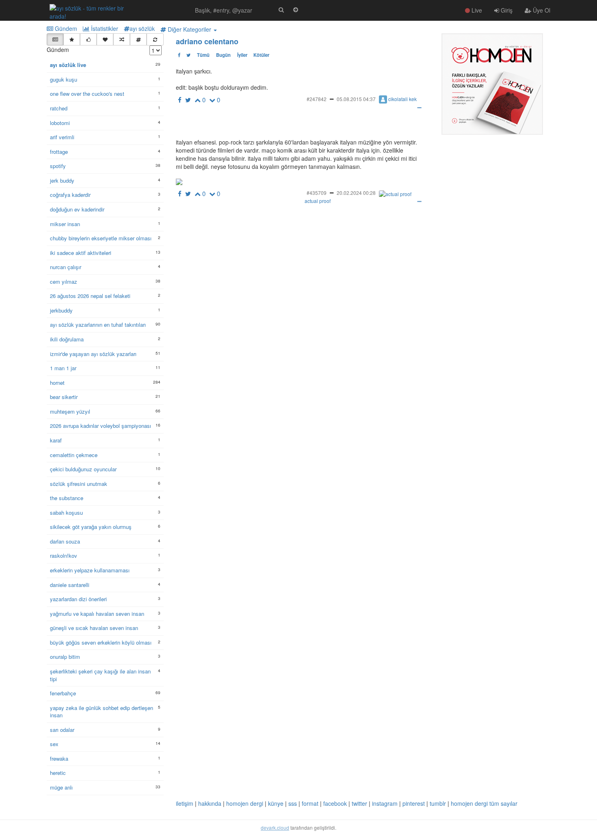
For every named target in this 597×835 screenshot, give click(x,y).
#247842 (317, 98)
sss (292, 803)
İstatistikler (103, 28)
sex (54, 744)
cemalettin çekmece (73, 455)
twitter (359, 803)
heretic (58, 773)
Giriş (506, 10)
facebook (335, 803)
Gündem (65, 28)
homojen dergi (244, 803)
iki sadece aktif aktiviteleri (80, 253)
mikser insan (65, 224)
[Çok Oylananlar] (88, 39)
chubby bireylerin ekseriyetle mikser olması (100, 238)
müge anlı (61, 787)
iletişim (184, 803)
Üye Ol (540, 10)
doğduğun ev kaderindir (77, 209)
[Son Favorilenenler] (105, 39)
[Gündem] (55, 39)
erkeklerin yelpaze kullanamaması (90, 570)
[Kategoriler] (138, 39)
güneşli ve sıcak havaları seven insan (94, 628)
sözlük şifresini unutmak (78, 484)
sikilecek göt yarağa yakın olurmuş (91, 527)
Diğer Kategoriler (189, 29)
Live (476, 10)
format (310, 803)
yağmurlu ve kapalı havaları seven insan (97, 613)
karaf (56, 440)
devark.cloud (275, 827)
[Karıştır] (121, 39)
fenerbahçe (63, 693)
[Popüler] (71, 39)
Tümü (203, 55)
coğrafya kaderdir (70, 195)
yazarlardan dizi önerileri (78, 599)
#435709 (317, 192)
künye (275, 803)
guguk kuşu (63, 79)
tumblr (438, 803)
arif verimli (62, 137)
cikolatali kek (402, 98)
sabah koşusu (66, 512)
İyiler (242, 55)
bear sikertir (64, 397)
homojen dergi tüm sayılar (484, 803)
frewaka (59, 758)
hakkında (209, 803)
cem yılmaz (63, 281)
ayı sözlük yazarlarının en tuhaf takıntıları (98, 324)
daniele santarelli (69, 585)
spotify (58, 166)
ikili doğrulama (67, 339)
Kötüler (261, 55)
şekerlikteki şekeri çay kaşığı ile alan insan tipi (100, 675)
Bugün (223, 55)
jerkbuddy (61, 310)
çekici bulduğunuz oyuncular (83, 469)
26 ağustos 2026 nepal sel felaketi (90, 296)
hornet (57, 382)
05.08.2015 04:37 (356, 98)
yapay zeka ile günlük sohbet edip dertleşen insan (101, 711)
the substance (66, 498)
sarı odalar (62, 730)
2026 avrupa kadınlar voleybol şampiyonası (100, 425)
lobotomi (60, 123)
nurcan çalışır (65, 267)
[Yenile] (155, 39)
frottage (59, 151)
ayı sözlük (142, 28)
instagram (385, 803)
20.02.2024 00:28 (356, 192)
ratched (58, 108)
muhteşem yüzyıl (70, 411)
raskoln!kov (63, 555)
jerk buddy (62, 180)
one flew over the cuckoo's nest (87, 93)
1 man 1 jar (63, 368)
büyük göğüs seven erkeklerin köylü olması (100, 642)
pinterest (413, 803)
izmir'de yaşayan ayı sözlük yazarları (93, 354)
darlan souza (65, 541)
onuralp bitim (65, 656)
